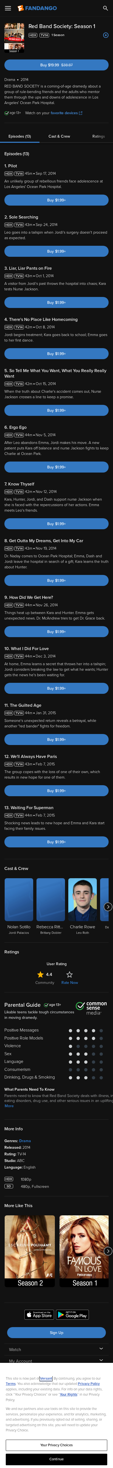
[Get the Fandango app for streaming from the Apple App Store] (39, 1315)
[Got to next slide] (108, 907)
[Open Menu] (8, 8)
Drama (25, 1141)
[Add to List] (106, 35)
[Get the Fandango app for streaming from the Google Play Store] (72, 1315)
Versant (46, 1378)
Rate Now (69, 982)
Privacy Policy (89, 1384)
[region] (56, 1415)
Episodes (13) (20, 136)
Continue (56, 1459)
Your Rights (68, 1394)
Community (44, 982)
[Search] (105, 8)
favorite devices (64, 113)
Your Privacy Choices (56, 1445)
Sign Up (56, 1332)
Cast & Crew (59, 136)
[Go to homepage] (37, 8)
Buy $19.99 (66, 65)
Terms (11, 1384)
